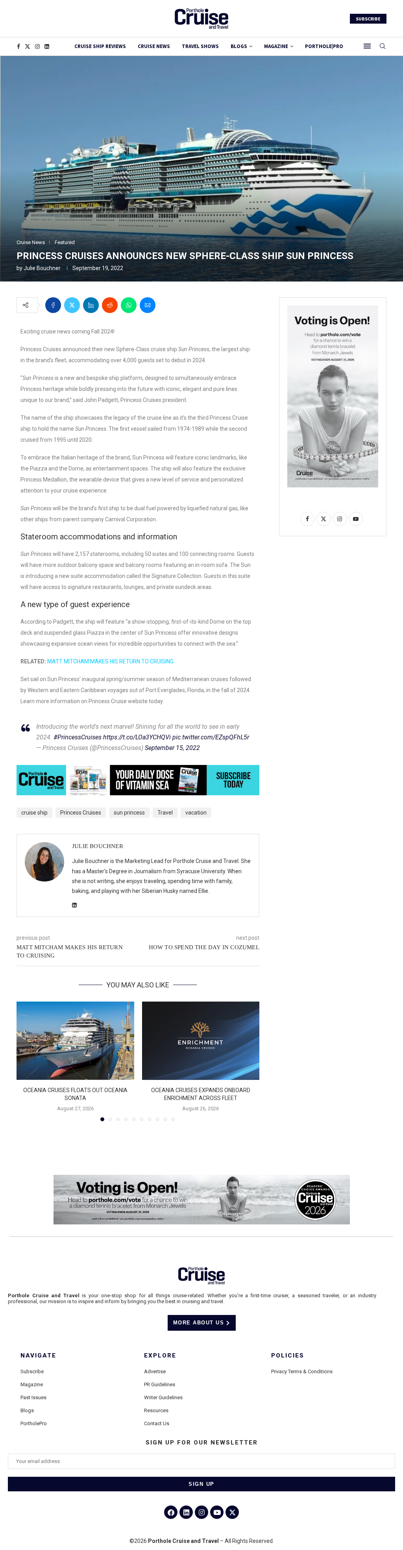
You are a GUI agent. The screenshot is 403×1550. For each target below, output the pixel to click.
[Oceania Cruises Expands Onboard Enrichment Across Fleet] (201, 1041)
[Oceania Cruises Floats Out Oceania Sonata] (75, 1041)
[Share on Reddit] (110, 305)
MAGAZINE (276, 46)
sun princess (129, 812)
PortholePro (33, 1423)
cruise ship (34, 812)
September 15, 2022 (172, 748)
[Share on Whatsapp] (129, 305)
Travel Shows (200, 46)
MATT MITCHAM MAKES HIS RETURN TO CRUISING (110, 661)
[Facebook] (18, 46)
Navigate (38, 1356)
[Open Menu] (367, 46)
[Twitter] (27, 46)
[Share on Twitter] (72, 305)
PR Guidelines (159, 1384)
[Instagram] (37, 46)
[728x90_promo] (138, 770)
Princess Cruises (80, 812)
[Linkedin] (47, 46)
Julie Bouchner (42, 268)
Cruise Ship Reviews (100, 46)
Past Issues (33, 1397)
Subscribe (32, 1371)
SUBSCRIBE (368, 19)
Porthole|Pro (324, 46)
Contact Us (156, 1423)
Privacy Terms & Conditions (302, 1371)
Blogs (239, 46)
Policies (287, 1356)
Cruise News (154, 46)
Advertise (155, 1371)
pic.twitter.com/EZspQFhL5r (210, 737)
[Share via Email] (147, 305)
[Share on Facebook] (53, 305)
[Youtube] (217, 1512)
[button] (27, 1061)
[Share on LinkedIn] (91, 305)
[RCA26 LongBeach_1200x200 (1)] (202, 1178)
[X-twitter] (232, 1512)
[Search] (382, 46)
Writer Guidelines (163, 1397)
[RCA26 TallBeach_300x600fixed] (332, 309)
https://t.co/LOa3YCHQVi (137, 737)
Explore (160, 1356)
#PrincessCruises (78, 737)
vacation (196, 812)
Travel (165, 812)
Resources (156, 1410)
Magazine (31, 1384)
